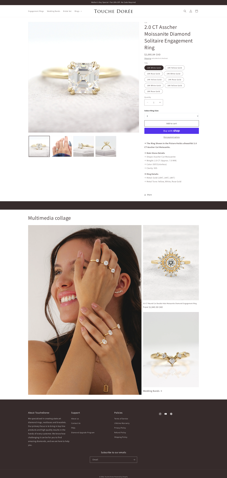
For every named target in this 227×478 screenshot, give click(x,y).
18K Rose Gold (153, 91)
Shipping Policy (120, 437)
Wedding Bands (151, 390)
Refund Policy (120, 432)
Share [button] (149, 195)
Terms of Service (121, 418)
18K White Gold (154, 85)
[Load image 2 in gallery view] (61, 146)
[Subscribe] (134, 460)
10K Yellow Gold (174, 68)
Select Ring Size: (151, 110)
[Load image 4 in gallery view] (105, 146)
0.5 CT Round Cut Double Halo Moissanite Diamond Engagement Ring (170, 303)
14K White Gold (173, 73)
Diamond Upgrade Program (83, 432)
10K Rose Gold (153, 73)
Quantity (147, 97)
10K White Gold (154, 68)
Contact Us (76, 423)
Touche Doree (109, 477)
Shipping (147, 58)
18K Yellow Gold (174, 85)
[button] (78, 11)
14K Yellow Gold (154, 79)
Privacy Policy (120, 428)
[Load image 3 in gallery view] (83, 146)
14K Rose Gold (174, 79)
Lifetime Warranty (121, 423)
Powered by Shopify (121, 477)
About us (75, 418)
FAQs (73, 428)
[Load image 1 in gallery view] (39, 146)
